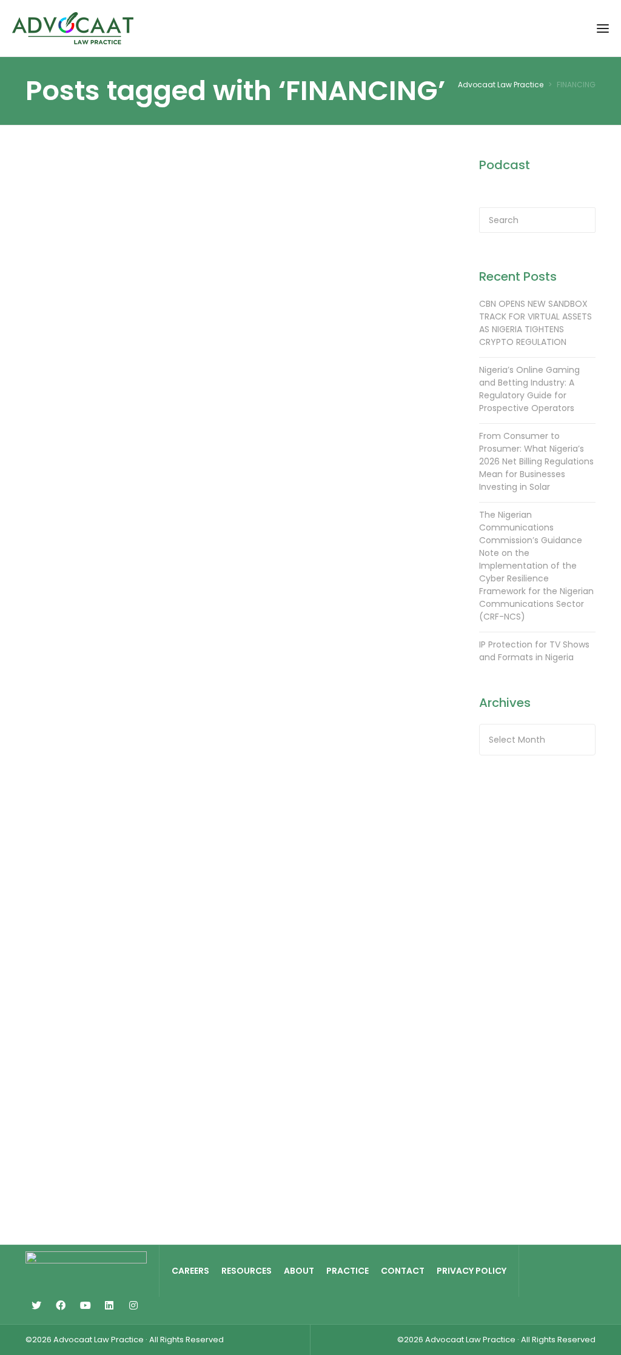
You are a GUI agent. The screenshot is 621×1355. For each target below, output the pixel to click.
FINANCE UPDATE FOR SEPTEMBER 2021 (235, 972)
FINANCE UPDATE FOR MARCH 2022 (88, 712)
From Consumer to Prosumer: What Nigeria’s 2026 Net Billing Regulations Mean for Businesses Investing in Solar (536, 461)
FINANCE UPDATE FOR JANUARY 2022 (381, 720)
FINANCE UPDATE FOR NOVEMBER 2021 (381, 972)
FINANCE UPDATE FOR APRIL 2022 (381, 475)
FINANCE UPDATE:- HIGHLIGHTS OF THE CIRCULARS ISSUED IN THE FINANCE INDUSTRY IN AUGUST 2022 (83, 286)
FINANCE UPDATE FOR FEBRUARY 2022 (235, 720)
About (299, 1271)
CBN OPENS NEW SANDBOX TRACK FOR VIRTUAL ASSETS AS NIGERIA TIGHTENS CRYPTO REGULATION (535, 323)
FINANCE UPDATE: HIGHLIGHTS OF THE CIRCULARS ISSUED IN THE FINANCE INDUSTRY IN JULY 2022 (236, 278)
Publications (75, 201)
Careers (190, 1271)
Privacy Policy (471, 1271)
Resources (246, 1271)
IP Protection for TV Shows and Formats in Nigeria (534, 650)
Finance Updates (83, 927)
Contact (403, 1271)
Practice (347, 1271)
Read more (69, 449)
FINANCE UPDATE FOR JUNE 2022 (381, 238)
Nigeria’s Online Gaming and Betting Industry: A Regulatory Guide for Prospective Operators (529, 389)
